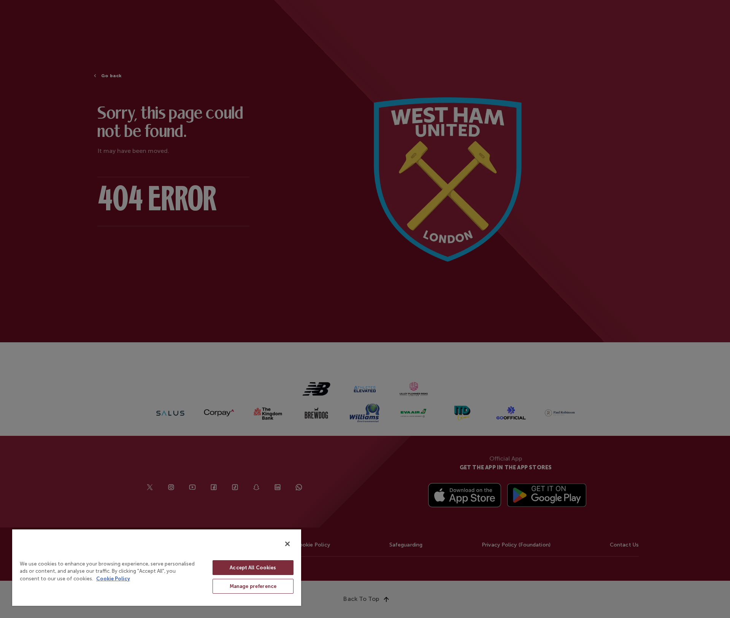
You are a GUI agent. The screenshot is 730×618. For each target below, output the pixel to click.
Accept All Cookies (253, 567)
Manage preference (253, 586)
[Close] (287, 543)
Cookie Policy (113, 578)
